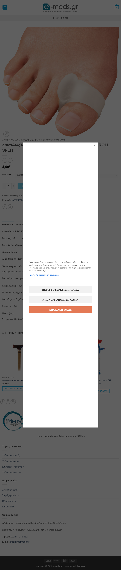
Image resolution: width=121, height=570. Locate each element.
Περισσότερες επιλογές (60, 290)
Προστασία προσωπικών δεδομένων (44, 275)
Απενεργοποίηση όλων (60, 300)
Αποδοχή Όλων (60, 310)
